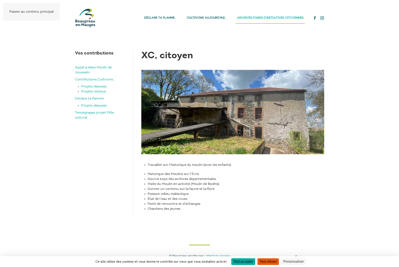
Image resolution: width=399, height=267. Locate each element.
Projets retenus (93, 91)
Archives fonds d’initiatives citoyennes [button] (270, 17)
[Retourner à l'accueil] (85, 18)
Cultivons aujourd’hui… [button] (207, 17)
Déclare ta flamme (89, 98)
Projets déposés (94, 86)
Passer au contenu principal (31, 11)
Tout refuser (268, 261)
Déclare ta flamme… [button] (160, 17)
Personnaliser (293, 261)
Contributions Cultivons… (95, 79)
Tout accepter (243, 261)
